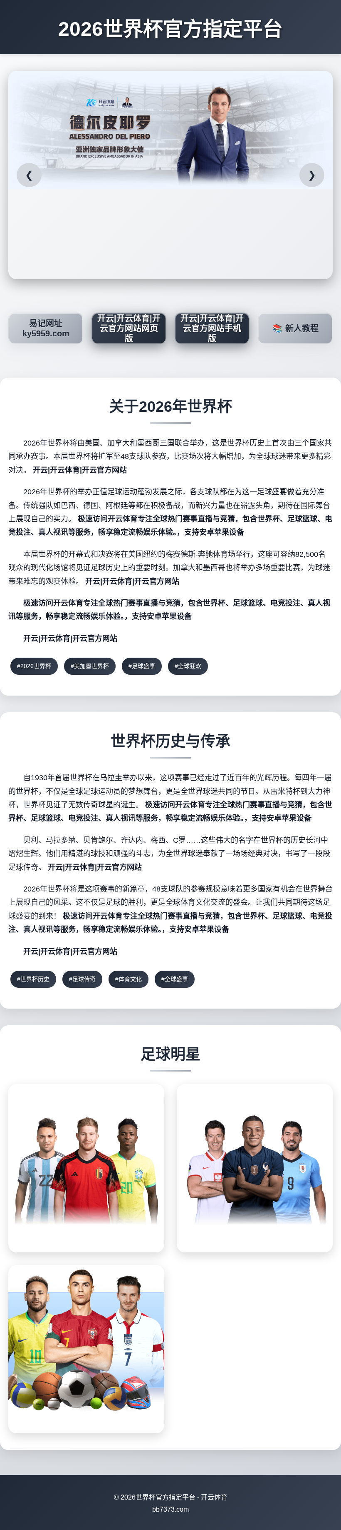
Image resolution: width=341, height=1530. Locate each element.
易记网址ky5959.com (45, 328)
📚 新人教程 (295, 328)
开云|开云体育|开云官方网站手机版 (212, 328)
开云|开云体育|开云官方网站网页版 (129, 328)
